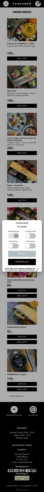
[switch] (30, 235)
